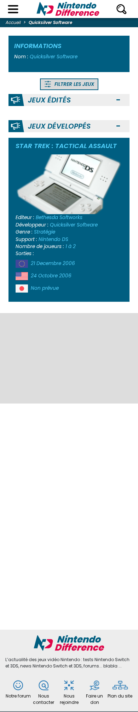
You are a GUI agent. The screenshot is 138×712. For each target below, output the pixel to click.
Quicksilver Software (74, 225)
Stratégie (44, 232)
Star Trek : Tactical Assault (66, 145)
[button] (118, 100)
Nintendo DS (53, 239)
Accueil (13, 22)
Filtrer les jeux (73, 84)
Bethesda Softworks (59, 217)
